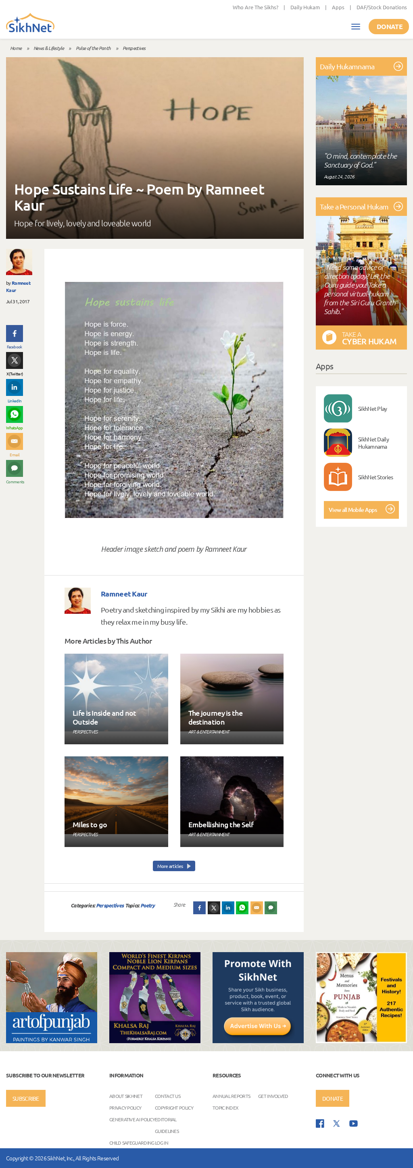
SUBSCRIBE (26, 1098)
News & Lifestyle (48, 48)
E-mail (15, 454)
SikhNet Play (372, 408)
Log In (161, 1142)
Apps (338, 7)
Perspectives (134, 48)
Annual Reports (231, 1096)
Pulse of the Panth (93, 48)
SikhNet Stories (375, 476)
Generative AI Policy (132, 1119)
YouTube (353, 1123)
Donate (390, 26)
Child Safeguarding (131, 1142)
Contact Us (167, 1096)
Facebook (14, 347)
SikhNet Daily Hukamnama (373, 442)
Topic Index (225, 1107)
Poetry (147, 905)
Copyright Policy (174, 1107)
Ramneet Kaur (124, 593)
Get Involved (273, 1096)
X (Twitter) (14, 374)
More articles (170, 866)
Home (15, 48)
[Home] (30, 23)
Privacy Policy (125, 1107)
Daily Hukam (305, 7)
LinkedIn (14, 401)
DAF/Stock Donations (382, 7)
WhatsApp (14, 428)
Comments (14, 481)
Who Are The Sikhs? (255, 7)
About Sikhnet (125, 1096)
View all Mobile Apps (353, 510)
